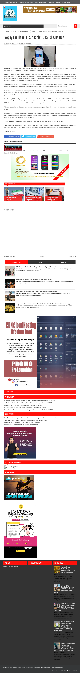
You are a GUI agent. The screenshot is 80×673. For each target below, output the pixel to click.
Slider (30, 43)
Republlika (12, 131)
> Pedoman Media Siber (56, 667)
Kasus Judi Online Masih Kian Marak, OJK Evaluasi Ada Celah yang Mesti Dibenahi (64, 607)
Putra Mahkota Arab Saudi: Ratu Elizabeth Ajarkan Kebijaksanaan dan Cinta (25, 410)
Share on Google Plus (47, 136)
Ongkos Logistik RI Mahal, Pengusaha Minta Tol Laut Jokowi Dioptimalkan (25, 420)
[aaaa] (50, 9)
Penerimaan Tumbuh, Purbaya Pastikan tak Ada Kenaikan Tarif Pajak (64, 588)
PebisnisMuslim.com (10, 2)
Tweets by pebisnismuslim (10, 566)
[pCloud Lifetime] (19, 499)
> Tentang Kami (29, 667)
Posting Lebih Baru (9, 256)
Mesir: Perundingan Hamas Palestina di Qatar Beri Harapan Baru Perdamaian (26, 400)
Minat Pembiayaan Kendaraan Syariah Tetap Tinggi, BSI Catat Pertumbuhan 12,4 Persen (64, 646)
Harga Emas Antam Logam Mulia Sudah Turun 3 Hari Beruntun (68, 569)
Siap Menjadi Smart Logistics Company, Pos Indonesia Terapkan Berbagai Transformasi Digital (31, 418)
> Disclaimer (36, 667)
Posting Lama (72, 256)
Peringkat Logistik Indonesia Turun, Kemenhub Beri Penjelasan (22, 422)
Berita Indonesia (24, 43)
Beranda (41, 256)
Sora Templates (61, 670)
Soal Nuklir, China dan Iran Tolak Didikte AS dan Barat (19, 405)
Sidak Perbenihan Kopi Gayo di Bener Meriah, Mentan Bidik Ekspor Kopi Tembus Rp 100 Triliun (64, 626)
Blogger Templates (72, 670)
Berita (18, 43)
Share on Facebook (14, 136)
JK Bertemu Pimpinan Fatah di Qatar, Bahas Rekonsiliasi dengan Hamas (25, 403)
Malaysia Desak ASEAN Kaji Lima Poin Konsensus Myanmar (21, 407)
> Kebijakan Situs (45, 667)
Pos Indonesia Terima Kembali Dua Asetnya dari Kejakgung (21, 424)
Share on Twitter (30, 136)
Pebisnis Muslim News (26, 2)
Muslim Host (66, 2)
